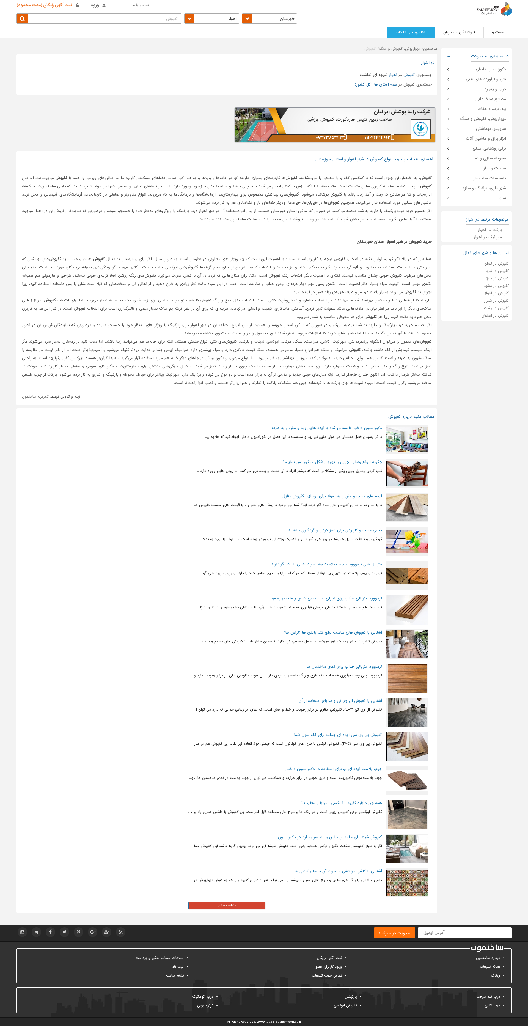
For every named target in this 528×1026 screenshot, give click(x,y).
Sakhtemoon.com (288, 1021)
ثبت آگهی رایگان (329, 958)
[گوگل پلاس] (92, 932)
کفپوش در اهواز (497, 293)
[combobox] (269, 18)
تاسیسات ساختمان (489, 178)
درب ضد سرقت (488, 996)
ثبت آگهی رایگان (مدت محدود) (44, 5)
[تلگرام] (36, 932)
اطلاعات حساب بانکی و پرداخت (159, 958)
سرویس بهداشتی (491, 128)
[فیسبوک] (50, 932)
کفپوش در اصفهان (495, 315)
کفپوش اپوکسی (345, 1005)
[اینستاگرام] (22, 932)
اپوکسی (273, 342)
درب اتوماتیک (202, 996)
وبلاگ (495, 975)
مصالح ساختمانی (490, 99)
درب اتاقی (492, 1005)
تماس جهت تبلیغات (327, 975)
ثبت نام (178, 966)
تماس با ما (140, 5)
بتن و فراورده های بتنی (486, 79)
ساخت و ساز (494, 168)
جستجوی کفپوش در (393, 84)
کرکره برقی (205, 1005)
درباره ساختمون (488, 958)
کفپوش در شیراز (496, 300)
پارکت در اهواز (490, 230)
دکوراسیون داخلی (491, 69)
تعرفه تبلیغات (490, 966)
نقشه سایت (175, 975)
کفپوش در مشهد (496, 285)
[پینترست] (78, 932)
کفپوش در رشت (496, 308)
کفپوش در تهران (496, 263)
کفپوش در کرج (497, 278)
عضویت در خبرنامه (394, 933)
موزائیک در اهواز (488, 237)
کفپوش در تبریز (497, 271)
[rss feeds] (120, 932)
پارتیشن (351, 996)
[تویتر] (64, 932)
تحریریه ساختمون (35, 396)
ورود (95, 5)
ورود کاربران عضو (328, 966)
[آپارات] (106, 932)
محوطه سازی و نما (489, 158)
